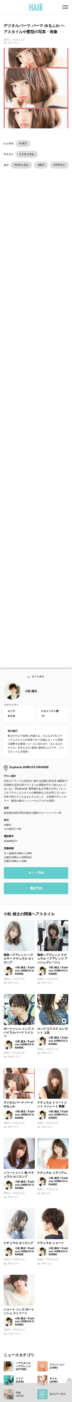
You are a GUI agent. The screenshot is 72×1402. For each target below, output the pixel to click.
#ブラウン (59, 164)
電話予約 (36, 898)
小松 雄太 (31, 700)
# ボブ (22, 143)
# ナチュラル (26, 154)
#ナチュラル (21, 164)
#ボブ (41, 164)
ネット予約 (36, 882)
